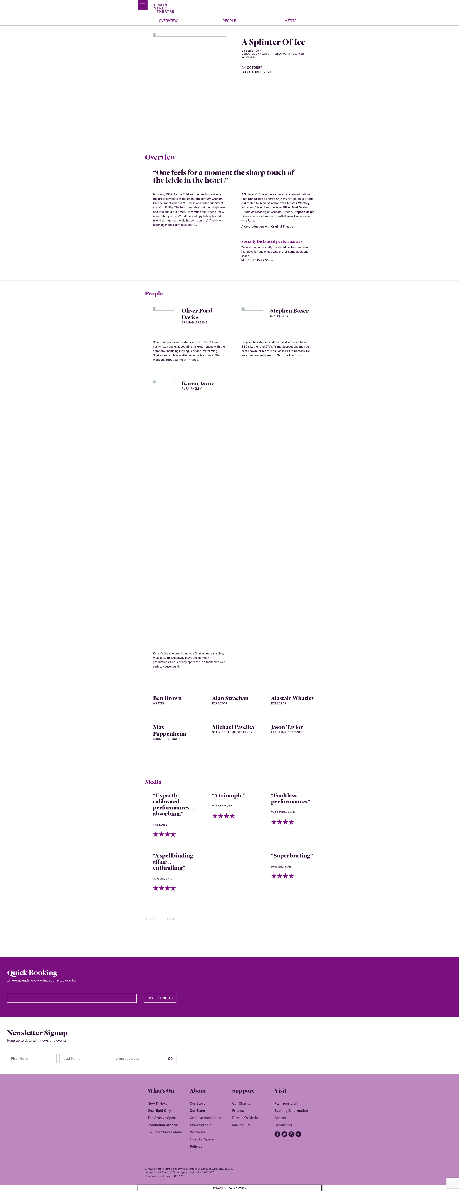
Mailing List (241, 1125)
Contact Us (283, 1125)
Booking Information (291, 1110)
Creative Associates (205, 1118)
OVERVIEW (168, 20)
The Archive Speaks (163, 1118)
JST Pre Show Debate (165, 1132)
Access (280, 1118)
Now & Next (157, 1103)
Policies (196, 1146)
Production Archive (163, 1125)
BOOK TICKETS (160, 998)
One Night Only (159, 1110)
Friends (238, 1110)
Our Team (197, 1110)
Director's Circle (245, 1118)
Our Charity (241, 1103)
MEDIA (291, 20)
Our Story (197, 1103)
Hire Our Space (202, 1139)
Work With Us (200, 1125)
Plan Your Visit (286, 1103)
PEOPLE (229, 20)
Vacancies (197, 1132)
